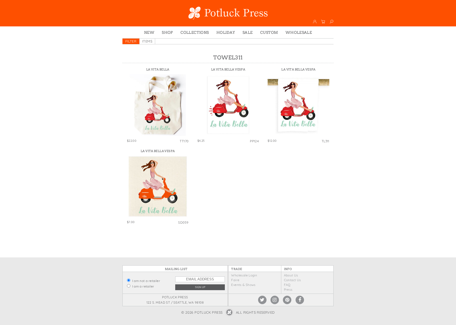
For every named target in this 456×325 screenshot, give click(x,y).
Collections (194, 32)
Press (288, 289)
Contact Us (292, 280)
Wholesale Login (244, 275)
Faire (235, 280)
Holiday (225, 32)
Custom (269, 32)
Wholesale (299, 32)
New (149, 32)
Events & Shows (243, 285)
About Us (291, 275)
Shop (167, 32)
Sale (248, 32)
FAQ (287, 285)
